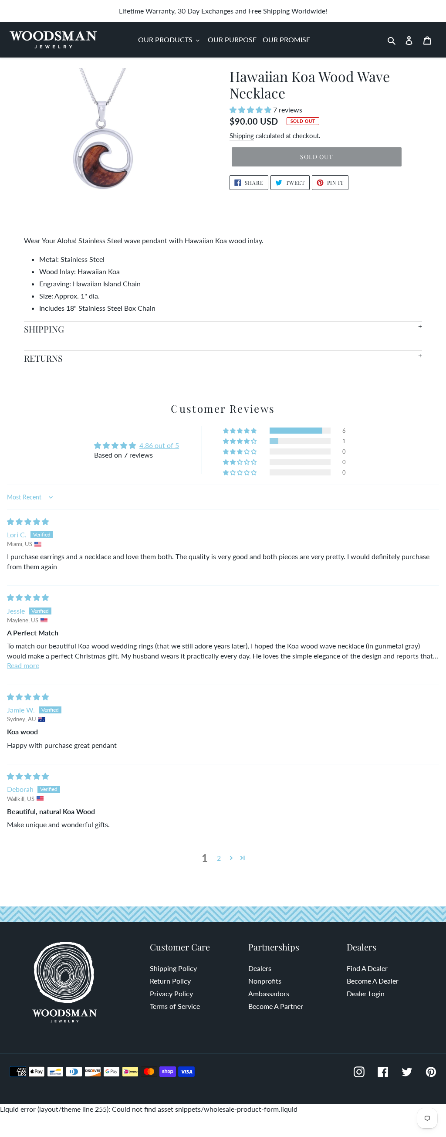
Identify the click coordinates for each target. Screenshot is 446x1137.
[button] (251, 109)
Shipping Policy (173, 968)
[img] (28, 521)
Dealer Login (366, 993)
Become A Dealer (373, 981)
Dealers (259, 968)
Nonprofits (264, 981)
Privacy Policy (171, 993)
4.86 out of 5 (159, 445)
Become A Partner (275, 1006)
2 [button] (219, 858)
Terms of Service (175, 1006)
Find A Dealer (367, 968)
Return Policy (170, 981)
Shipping (242, 135)
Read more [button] (23, 665)
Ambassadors (268, 993)
